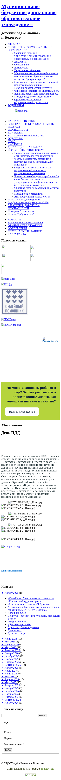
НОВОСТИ (14, 219)
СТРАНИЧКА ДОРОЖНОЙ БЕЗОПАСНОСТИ (24, 207)
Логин (7, 732)
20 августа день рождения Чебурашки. (29, 604)
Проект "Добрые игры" (21, 214)
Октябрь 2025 (12, 662)
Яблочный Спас (17, 612)
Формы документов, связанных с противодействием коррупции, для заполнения (33, 161)
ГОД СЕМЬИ (15, 138)
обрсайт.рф (47, 768)
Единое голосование (11, 571)
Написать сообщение (22, 411)
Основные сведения (25, 53)
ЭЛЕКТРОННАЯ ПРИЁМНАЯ (25, 222)
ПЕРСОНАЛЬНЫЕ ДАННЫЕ (25, 231)
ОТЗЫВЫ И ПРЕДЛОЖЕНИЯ (25, 225)
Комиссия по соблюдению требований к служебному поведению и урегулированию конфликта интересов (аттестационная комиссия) (36, 180)
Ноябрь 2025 (12, 659)
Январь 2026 (12, 653)
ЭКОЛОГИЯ (15, 144)
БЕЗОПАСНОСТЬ (18, 129)
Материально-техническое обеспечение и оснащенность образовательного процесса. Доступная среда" (36, 76)
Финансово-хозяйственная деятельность (36, 90)
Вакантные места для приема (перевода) (36, 93)
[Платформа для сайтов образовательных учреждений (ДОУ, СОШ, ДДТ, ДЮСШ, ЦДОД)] (30, 775)
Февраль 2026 (12, 650)
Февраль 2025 (12, 685)
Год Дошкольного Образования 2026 (28, 202)
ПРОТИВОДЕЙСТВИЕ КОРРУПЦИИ (29, 150)
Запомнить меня (13, 744)
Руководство (21, 67)
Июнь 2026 (11, 638)
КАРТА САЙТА (17, 234)
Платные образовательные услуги (33, 87)
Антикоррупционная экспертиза (32, 196)
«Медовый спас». (17, 621)
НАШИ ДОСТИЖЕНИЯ (22, 121)
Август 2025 (12, 667)
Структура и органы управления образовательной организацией (32, 57)
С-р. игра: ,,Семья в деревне (23, 627)
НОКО (11, 141)
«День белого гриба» (19, 624)
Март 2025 (11, 682)
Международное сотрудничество (32, 96)
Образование (21, 64)
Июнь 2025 (11, 673)
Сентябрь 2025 (13, 664)
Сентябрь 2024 (13, 699)
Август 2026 (12, 592)
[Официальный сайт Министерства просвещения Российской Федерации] (8, 278)
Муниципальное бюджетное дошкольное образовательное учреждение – (28, 15)
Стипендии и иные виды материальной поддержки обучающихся (36, 83)
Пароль (8, 738)
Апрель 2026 (12, 644)
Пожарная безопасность (21, 211)
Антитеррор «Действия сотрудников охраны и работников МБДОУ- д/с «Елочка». (34, 608)
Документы (20, 61)
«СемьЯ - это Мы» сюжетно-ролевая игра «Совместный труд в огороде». (31, 600)
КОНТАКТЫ (15, 132)
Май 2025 (10, 676)
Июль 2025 (11, 670)
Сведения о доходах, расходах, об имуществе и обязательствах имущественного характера (32, 170)
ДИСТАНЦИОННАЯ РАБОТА (25, 147)
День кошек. (14, 630)
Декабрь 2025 (12, 656)
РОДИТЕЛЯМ (16, 105)
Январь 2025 (12, 688)
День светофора (16, 633)
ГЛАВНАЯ (14, 44)
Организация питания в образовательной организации (31, 101)
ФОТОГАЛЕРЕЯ (17, 228)
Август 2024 (12, 702)
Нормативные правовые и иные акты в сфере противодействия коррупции (36, 154)
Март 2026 (11, 647)
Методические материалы (28, 193)
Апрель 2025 (12, 679)
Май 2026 (10, 641)
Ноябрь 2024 (12, 694)
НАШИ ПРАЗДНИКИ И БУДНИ (26, 135)
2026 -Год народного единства (24, 199)
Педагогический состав (27, 70)
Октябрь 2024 (12, 696)
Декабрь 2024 (12, 691)
